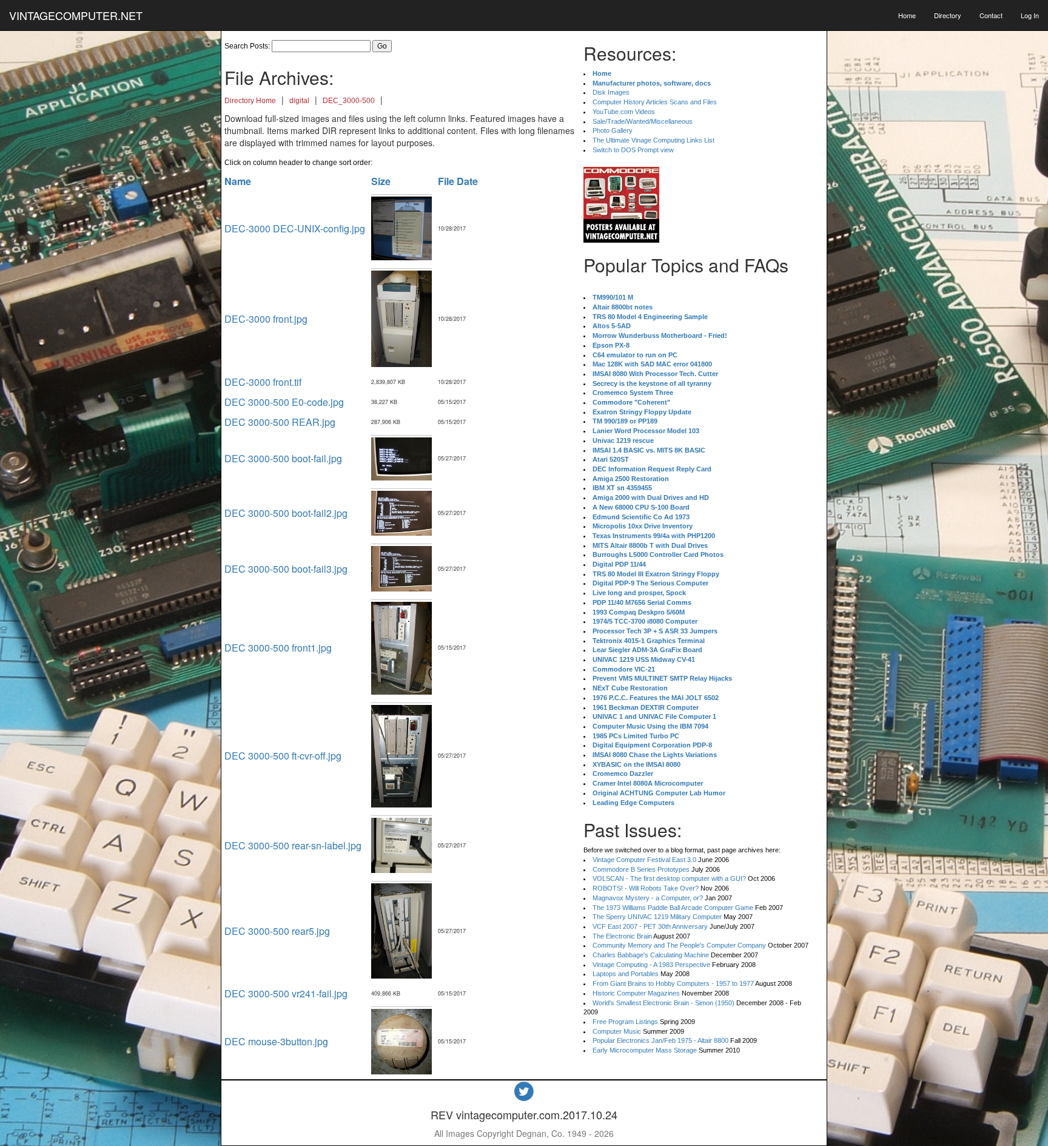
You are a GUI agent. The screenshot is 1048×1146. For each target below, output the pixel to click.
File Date (458, 181)
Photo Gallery (613, 130)
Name (237, 181)
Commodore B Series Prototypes (641, 869)
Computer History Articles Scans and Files (655, 102)
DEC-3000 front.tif (262, 382)
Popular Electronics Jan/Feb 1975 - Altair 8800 (660, 1040)
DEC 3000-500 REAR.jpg (279, 422)
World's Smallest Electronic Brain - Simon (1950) (663, 1002)
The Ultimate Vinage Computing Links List (653, 140)
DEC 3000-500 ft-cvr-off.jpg (282, 756)
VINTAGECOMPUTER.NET (76, 15)
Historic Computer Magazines (636, 993)
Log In (1030, 15)
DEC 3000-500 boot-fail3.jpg (286, 569)
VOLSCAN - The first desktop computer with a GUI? (669, 878)
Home (907, 15)
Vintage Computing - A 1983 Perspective (651, 964)
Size (381, 181)
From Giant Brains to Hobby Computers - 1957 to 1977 (673, 983)
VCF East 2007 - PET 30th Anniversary (650, 926)
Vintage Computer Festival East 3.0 (644, 859)
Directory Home (250, 100)
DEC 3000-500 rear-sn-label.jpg (292, 845)
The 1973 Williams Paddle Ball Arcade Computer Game (673, 907)
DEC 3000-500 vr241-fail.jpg (286, 993)
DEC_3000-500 (349, 100)
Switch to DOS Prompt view (633, 149)
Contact (991, 15)
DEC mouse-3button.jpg (276, 1041)
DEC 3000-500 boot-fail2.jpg (286, 513)
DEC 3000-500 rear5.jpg (277, 931)
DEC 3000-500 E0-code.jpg (284, 402)
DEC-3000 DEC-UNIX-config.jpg (294, 228)
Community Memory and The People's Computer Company (679, 945)
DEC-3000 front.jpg (265, 319)
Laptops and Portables (626, 973)
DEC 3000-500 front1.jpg (278, 648)
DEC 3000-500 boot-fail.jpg (283, 458)
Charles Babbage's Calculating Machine (651, 955)
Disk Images (611, 92)
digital (299, 100)
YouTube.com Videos (624, 111)
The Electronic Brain (622, 936)
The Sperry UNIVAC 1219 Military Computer (657, 916)
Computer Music (617, 1031)
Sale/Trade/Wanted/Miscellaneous (643, 121)
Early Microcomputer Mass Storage (645, 1050)
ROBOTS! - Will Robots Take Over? (646, 888)
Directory (947, 15)
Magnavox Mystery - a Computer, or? (648, 898)
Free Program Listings (625, 1021)
